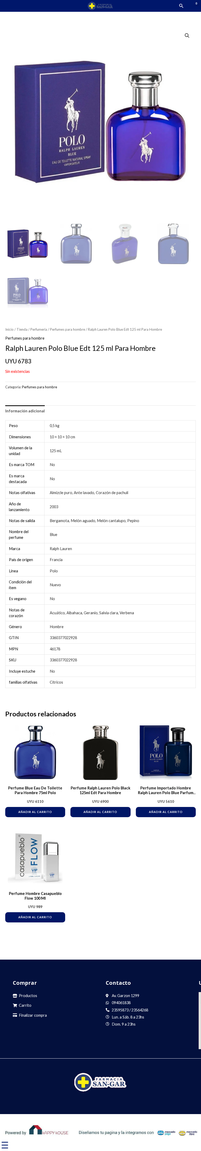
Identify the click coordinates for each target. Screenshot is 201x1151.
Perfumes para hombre (67, 329)
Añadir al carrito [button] (35, 812)
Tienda (21, 329)
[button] (181, 6)
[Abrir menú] (9, 6)
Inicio (9, 329)
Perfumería (38, 329)
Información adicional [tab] (25, 411)
